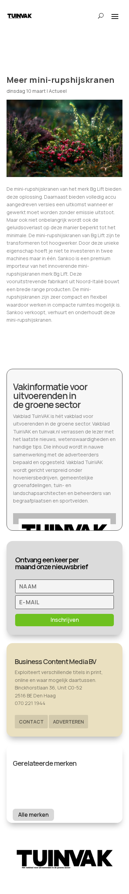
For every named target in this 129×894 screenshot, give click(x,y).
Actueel (58, 91)
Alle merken (33, 814)
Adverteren (68, 721)
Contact (31, 721)
